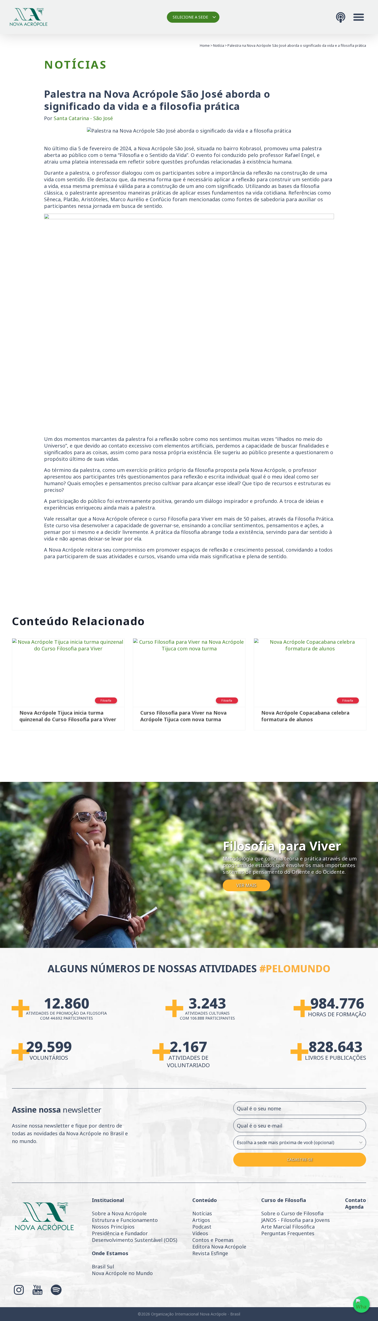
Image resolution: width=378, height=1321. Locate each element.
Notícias (202, 1213)
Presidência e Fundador (120, 1233)
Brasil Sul (103, 1266)
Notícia (218, 45)
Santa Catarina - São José (83, 118)
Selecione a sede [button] (190, 17)
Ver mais (246, 886)
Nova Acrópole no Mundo (122, 1273)
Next (374, 687)
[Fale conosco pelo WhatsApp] (361, 1304)
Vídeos (200, 1233)
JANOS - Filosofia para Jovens (295, 1220)
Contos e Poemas (213, 1240)
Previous (3, 687)
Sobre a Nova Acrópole (119, 1213)
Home (205, 45)
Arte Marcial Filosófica (288, 1226)
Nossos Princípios (113, 1226)
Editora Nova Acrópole (219, 1246)
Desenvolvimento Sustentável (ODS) (134, 1240)
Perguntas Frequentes (287, 1233)
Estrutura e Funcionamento (125, 1220)
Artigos (201, 1220)
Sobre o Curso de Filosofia (292, 1213)
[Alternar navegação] (358, 17)
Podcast (201, 1226)
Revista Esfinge (210, 1253)
